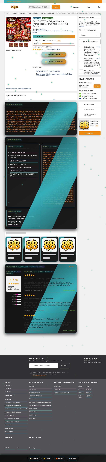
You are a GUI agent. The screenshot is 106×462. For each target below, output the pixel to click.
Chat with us (8, 385)
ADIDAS (7, 448)
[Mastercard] (35, 442)
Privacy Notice (33, 399)
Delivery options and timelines (13, 405)
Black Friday (32, 418)
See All (71, 267)
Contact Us (8, 391)
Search (56, 7)
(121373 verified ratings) (52, 49)
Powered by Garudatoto (14, 1)
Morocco (88, 389)
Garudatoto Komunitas (47, 13)
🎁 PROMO (59, 458)
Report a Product (9, 415)
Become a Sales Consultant (61, 392)
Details (81, 26)
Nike (18, 448)
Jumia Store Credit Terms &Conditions (40, 402)
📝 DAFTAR (34, 458)
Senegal (88, 392)
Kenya (88, 386)
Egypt (80, 389)
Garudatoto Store (48, 18)
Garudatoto (14, 13)
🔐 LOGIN (46, 458)
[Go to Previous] (7, 45)
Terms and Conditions (35, 396)
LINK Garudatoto (33, 13)
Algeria (80, 386)
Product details (89, 104)
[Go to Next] (30, 45)
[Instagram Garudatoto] (15, 442)
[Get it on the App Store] (82, 366)
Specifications (89, 109)
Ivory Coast (80, 396)
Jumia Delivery (9, 431)
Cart (99, 7)
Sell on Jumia (57, 386)
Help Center (8, 388)
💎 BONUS (72, 458)
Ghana (80, 392)
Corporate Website (34, 392)
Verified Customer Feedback (90, 115)
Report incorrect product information (18, 88)
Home (6, 13)
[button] (74, 18)
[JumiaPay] (51, 1)
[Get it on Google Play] (92, 366)
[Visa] (40, 442)
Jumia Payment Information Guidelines (40, 405)
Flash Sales (32, 415)
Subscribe (64, 365)
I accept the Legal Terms (39, 376)
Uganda (88, 396)
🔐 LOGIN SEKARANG (54, 62)
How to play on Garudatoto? (12, 402)
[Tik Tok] (23, 442)
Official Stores (33, 412)
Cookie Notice (33, 408)
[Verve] (46, 442)
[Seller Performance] (94, 90)
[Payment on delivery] (30, 442)
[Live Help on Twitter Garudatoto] (19, 442)
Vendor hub (57, 389)
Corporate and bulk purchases (13, 412)
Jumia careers (33, 389)
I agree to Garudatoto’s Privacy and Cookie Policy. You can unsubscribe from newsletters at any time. (49, 373)
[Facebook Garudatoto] (6, 442)
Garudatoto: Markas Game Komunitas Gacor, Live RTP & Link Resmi (52, 31)
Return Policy (8, 425)
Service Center (9, 399)
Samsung (32, 448)
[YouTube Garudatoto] (10, 442)
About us (31, 386)
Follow (97, 86)
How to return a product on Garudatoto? (16, 409)
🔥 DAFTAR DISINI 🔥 (54, 54)
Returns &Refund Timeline (12, 422)
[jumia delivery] (60, 1)
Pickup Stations (9, 428)
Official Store (37, 18)
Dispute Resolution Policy (12, 418)
